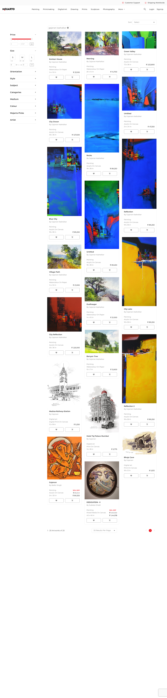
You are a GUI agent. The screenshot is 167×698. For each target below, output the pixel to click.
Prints (84, 9)
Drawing (74, 9)
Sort (130, 22)
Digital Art (62, 9)
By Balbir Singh (55, 485)
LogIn (151, 9)
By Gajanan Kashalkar (58, 62)
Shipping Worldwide (155, 3)
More (121, 9)
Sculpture (95, 9)
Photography (109, 9)
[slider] (11, 39)
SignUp (160, 9)
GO (32, 44)
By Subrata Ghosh (94, 505)
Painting (35, 9)
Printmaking (48, 9)
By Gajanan (53, 414)
